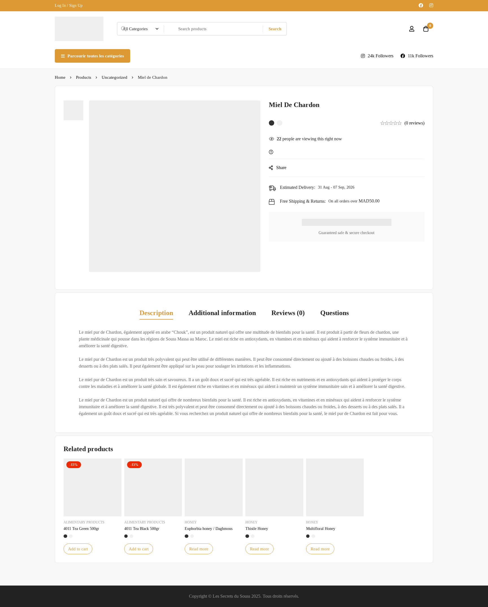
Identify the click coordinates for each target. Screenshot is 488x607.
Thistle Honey (256, 529)
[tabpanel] (244, 373)
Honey (191, 522)
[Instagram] (431, 5)
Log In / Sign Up (68, 5)
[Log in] (412, 29)
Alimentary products (84, 522)
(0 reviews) (414, 123)
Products (83, 77)
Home (60, 77)
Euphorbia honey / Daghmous (208, 529)
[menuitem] (197, 55)
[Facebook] (420, 5)
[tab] (156, 313)
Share (281, 167)
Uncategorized (114, 77)
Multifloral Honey (320, 529)
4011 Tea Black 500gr (141, 529)
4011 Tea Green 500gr (81, 529)
